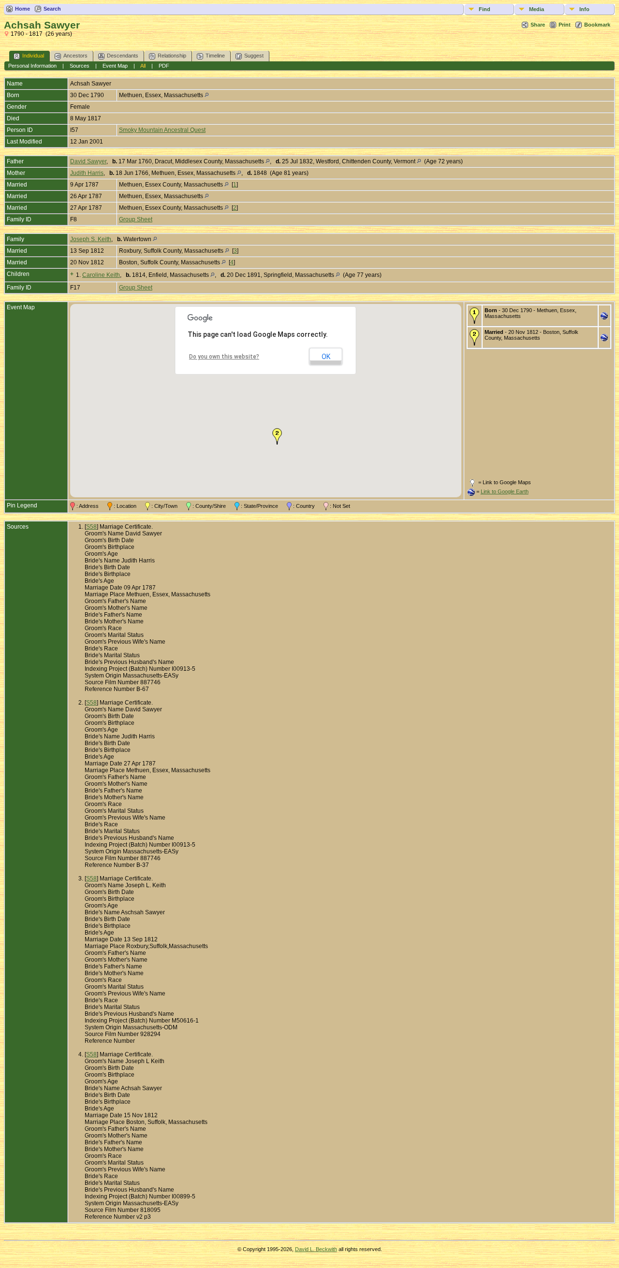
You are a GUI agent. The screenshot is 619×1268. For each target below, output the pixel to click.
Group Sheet (135, 219)
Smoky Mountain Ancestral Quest (162, 130)
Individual (33, 55)
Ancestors (75, 55)
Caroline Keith (101, 275)
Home (22, 9)
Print (565, 25)
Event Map (115, 66)
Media (536, 9)
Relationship (172, 55)
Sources (79, 66)
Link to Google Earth (505, 491)
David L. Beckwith (316, 1249)
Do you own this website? (224, 356)
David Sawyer (88, 161)
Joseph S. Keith (90, 239)
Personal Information (32, 66)
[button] (277, 436)
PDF (164, 66)
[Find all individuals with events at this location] (207, 95)
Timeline (215, 55)
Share (538, 25)
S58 (91, 526)
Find (484, 9)
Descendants (122, 55)
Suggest (254, 55)
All (143, 66)
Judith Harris (86, 173)
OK (326, 356)
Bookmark (597, 25)
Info (584, 9)
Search (52, 9)
